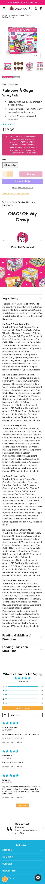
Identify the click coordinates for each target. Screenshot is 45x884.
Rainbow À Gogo (8, 17)
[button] (41, 8)
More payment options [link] (22, 187)
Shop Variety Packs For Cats (19, 15)
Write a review (22, 708)
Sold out (31, 174)
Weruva (11, 878)
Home (4, 15)
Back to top (21, 845)
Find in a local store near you (15, 193)
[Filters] (4, 715)
